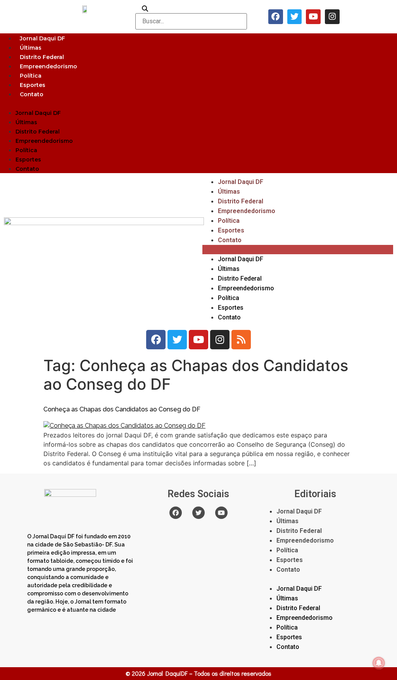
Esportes (32, 85)
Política (30, 75)
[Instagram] (332, 16)
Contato (31, 94)
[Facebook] (275, 16)
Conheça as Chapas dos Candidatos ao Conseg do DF (121, 409)
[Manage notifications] (379, 663)
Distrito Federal (42, 57)
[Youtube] (313, 16)
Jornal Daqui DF (42, 38)
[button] (198, 103)
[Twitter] (294, 16)
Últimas (30, 47)
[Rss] (241, 339)
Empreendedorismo (48, 66)
